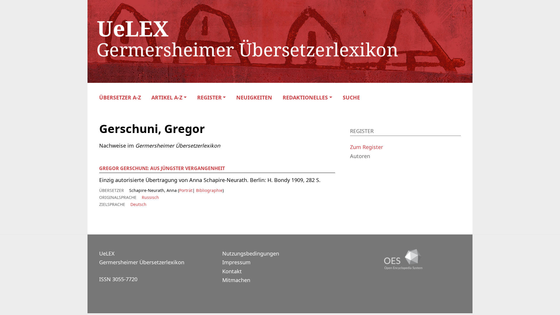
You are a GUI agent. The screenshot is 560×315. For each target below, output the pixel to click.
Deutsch (138, 204)
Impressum (236, 262)
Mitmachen (236, 280)
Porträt (185, 190)
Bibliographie (209, 190)
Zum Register (366, 147)
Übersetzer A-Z (120, 97)
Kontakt (232, 271)
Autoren (360, 156)
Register (209, 97)
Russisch (150, 197)
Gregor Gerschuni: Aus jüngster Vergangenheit (162, 168)
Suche (351, 97)
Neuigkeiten (254, 97)
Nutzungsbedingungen (250, 253)
